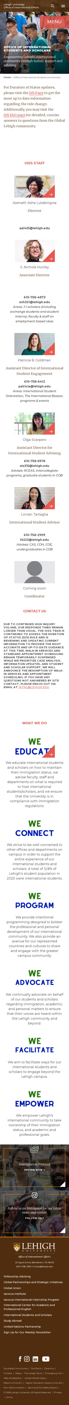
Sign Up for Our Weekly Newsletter (27, 1332)
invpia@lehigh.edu (43, 1266)
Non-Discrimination (14, 1387)
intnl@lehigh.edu (34, 687)
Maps (18, 1373)
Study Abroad (13, 1320)
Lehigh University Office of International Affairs (21, 6)
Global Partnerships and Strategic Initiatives (33, 1282)
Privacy (58, 1392)
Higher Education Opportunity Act (43, 1382)
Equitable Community (16, 1368)
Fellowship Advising (17, 1276)
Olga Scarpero (34, 440)
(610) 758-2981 (23, 1266)
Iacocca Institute (15, 1293)
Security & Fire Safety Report (42, 1387)
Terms (9, 1397)
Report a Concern (13, 1382)
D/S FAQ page (14, 115)
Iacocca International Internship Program (31, 1299)
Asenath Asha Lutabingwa (34, 203)
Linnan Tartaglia (34, 514)
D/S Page (36, 93)
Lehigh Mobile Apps (34, 1378)
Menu (54, 21)
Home (7, 77)
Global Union (12, 1288)
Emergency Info (53, 1373)
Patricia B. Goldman (34, 360)
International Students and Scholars (28, 1315)
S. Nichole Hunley (34, 267)
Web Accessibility (12, 1378)
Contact (8, 1373)
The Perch (36, 1368)
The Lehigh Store (33, 1373)
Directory (49, 1368)
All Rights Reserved (41, 1392)
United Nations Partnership (22, 1326)
